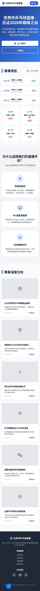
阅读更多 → (32, 313)
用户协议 (20, 558)
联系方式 (20, 564)
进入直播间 (21, 43)
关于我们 (20, 555)
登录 (35, 3)
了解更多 (20, 50)
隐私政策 (20, 561)
